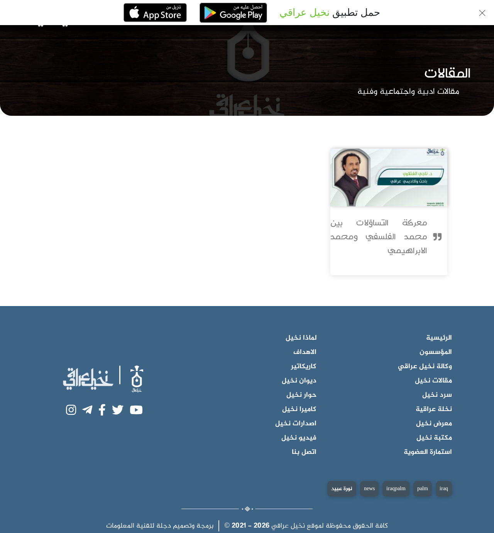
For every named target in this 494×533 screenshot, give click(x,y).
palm (422, 488)
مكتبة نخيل (434, 438)
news (369, 488)
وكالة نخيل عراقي (425, 366)
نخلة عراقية (434, 409)
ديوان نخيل (299, 381)
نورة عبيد (341, 488)
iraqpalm (396, 488)
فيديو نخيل (298, 438)
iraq (444, 488)
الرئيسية (439, 338)
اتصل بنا (304, 452)
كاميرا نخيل (299, 409)
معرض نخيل (434, 424)
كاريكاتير (303, 366)
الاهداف (304, 352)
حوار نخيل (301, 395)
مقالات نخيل (433, 381)
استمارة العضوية (428, 452)
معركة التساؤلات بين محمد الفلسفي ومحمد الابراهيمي (379, 236)
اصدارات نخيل (295, 424)
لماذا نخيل (301, 338)
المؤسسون (436, 352)
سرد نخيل (437, 395)
